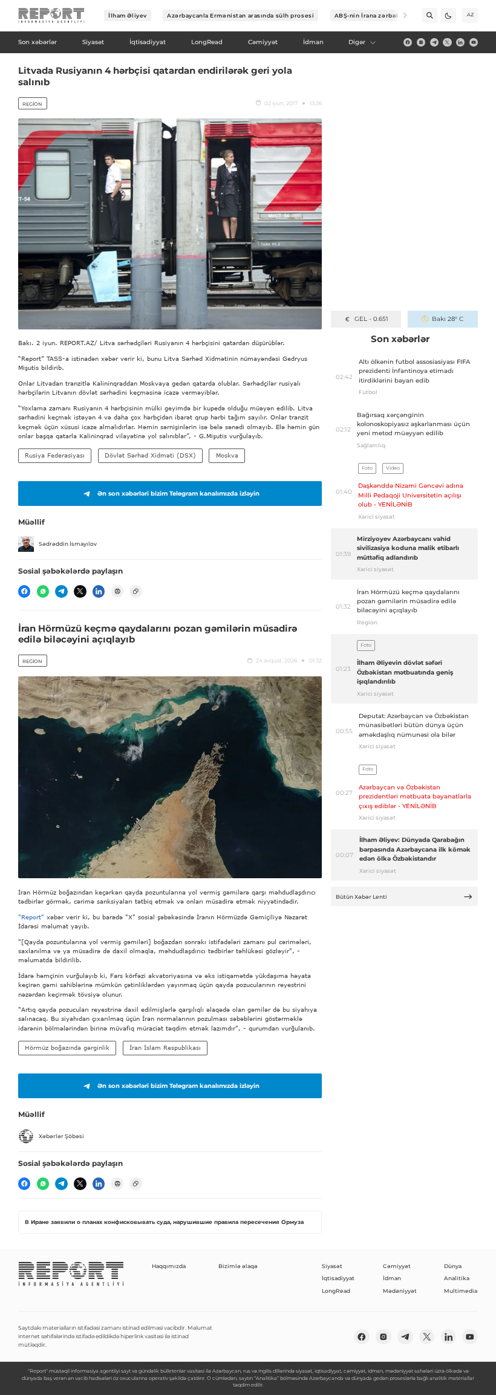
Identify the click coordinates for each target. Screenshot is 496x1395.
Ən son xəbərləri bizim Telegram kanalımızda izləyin (178, 493)
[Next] (399, 15)
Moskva (227, 455)
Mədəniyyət (400, 1290)
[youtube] (473, 42)
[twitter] (447, 42)
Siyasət (332, 1266)
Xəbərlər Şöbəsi (61, 1136)
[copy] (135, 591)
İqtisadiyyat (338, 1278)
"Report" (31, 917)
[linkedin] (460, 42)
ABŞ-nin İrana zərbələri (371, 15)
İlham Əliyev (127, 15)
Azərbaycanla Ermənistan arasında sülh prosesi (240, 15)
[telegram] (434, 42)
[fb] (407, 42)
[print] (117, 591)
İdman (392, 1278)
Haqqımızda (169, 1266)
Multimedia (460, 1290)
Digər (356, 42)
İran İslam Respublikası (165, 1047)
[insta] (421, 42)
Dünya (453, 1266)
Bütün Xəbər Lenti (361, 896)
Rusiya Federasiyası (55, 455)
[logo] (51, 16)
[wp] (43, 591)
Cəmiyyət (397, 1266)
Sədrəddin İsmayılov (68, 543)
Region (32, 104)
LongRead (336, 1290)
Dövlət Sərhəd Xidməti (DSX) (150, 455)
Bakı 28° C (447, 319)
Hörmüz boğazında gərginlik (67, 1047)
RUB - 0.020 (371, 319)
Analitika (456, 1278)
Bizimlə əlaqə (238, 1266)
